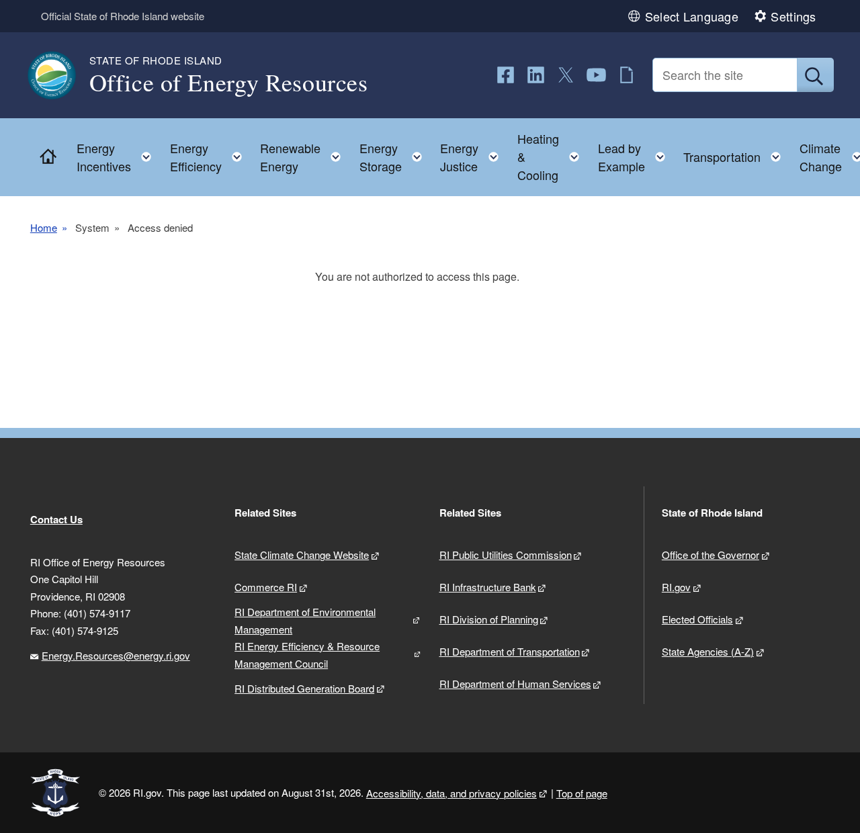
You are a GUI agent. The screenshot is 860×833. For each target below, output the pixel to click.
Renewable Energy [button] (304, 157)
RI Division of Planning (488, 619)
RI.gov (676, 587)
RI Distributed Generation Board (304, 688)
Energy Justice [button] (473, 157)
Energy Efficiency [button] (210, 157)
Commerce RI (265, 587)
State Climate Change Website (301, 554)
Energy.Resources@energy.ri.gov (116, 655)
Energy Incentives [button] (118, 157)
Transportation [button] (736, 153)
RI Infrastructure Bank (487, 587)
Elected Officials (697, 619)
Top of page (581, 793)
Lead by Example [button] (635, 157)
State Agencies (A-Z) (708, 651)
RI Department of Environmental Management (305, 620)
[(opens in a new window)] (505, 75)
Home (43, 227)
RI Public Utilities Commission (505, 554)
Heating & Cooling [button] (552, 156)
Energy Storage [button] (394, 157)
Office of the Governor (710, 554)
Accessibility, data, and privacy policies (451, 793)
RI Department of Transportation (509, 651)
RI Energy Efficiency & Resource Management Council (307, 654)
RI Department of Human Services (515, 683)
